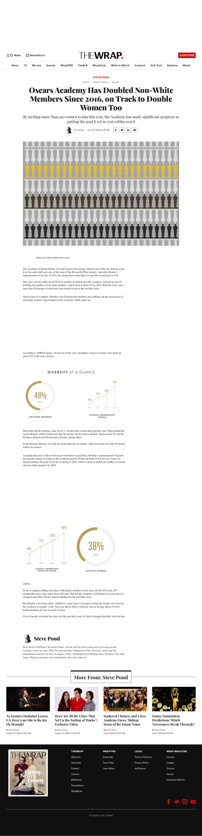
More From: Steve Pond (101, 677)
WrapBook (76, 791)
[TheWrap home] (101, 55)
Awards (50, 65)
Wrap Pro (109, 751)
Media (186, 65)
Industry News (100, 82)
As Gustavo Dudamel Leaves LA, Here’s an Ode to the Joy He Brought (27, 720)
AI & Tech (156, 65)
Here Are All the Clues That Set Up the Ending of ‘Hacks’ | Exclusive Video (76, 720)
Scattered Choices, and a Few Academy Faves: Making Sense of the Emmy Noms (125, 720)
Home (86, 82)
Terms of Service (143, 757)
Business (172, 65)
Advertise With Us (175, 779)
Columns (139, 65)
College (170, 762)
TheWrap (77, 751)
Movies (36, 65)
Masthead (76, 779)
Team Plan (108, 762)
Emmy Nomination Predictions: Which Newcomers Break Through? (173, 720)
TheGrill (83, 65)
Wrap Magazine (176, 751)
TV (25, 65)
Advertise (76, 762)
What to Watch (120, 65)
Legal (139, 751)
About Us (75, 757)
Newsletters (37, 55)
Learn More (109, 768)
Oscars (170, 774)
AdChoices (140, 768)
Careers (75, 774)
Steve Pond (79, 130)
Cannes (170, 757)
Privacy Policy (142, 762)
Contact (75, 768)
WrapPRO (67, 65)
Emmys (170, 768)
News (15, 65)
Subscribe (186, 55)
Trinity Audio (52, 258)
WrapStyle (99, 65)
